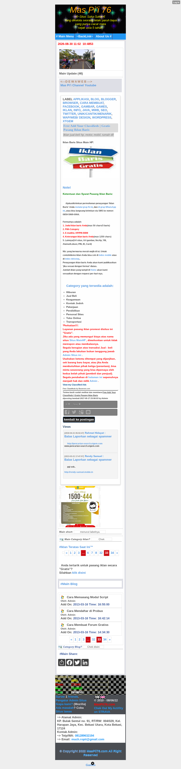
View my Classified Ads (74, 385)
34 (112, 553)
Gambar (87, 106)
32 (101, 553)
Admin (94, 380)
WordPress (101, 117)
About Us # (103, 36)
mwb (95, 110)
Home (93, 270)
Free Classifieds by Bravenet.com (76, 389)
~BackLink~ (85, 36)
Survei (61, 696)
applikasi (81, 99)
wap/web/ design (76, 117)
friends (73, 696)
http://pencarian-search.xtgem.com (85, 443)
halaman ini (95, 377)
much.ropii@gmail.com (87, 739)
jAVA (86, 110)
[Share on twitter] (74, 413)
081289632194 (84, 735)
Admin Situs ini (72, 355)
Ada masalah (65, 707)
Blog (95, 99)
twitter (69, 114)
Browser (70, 103)
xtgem (68, 121)
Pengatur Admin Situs (71, 700)
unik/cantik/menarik (95, 114)
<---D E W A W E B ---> (76, 81)
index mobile (105, 255)
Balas (68, 436)
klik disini (79, 572)
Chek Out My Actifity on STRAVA (108, 710)
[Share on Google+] (81, 413)
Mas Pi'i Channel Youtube (78, 85)
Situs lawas (64, 711)
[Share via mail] (88, 413)
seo (104, 110)
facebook (71, 106)
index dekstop (72, 259)
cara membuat (92, 103)
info (77, 110)
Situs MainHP (77, 340)
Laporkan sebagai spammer (92, 436)
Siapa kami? (64, 704)
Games (90, 765)
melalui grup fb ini (84, 207)
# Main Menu (65, 36)
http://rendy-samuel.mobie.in (78, 472)
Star (75, 404)
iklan (67, 110)
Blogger (108, 99)
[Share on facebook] (67, 413)
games (101, 106)
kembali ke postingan (79, 419)
